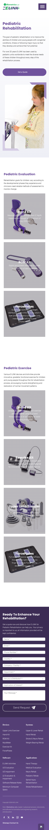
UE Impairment (9, 772)
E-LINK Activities (9, 764)
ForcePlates (24, 306)
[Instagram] (17, 817)
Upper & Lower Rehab (34, 731)
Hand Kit (24, 212)
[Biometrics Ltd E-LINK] (11, 6)
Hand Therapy (31, 764)
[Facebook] (4, 817)
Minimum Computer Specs (11, 788)
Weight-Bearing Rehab (35, 743)
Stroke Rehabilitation (34, 787)
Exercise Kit (24, 458)
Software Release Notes (12, 783)
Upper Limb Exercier (24, 506)
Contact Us (14, 823)
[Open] (42, 6)
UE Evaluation (8, 768)
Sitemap (6, 823)
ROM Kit (24, 262)
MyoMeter (7, 743)
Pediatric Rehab (32, 776)
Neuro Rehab (31, 772)
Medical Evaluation (33, 768)
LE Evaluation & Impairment (9, 777)
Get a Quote (22, 72)
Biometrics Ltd (12, 807)
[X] (8, 817)
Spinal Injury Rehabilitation (31, 781)
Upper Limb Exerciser (11, 731)
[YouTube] (21, 817)
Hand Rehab (31, 735)
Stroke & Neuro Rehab (34, 739)
